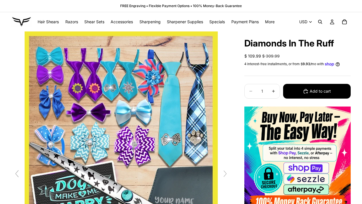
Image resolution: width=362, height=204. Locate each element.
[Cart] (344, 22)
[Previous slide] (17, 173)
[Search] (320, 22)
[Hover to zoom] (121, 176)
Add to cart (320, 91)
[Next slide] (225, 173)
